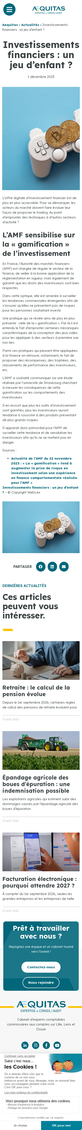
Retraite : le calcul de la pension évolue (36, 690)
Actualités (30, 25)
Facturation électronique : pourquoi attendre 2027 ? (39, 882)
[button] (40, 567)
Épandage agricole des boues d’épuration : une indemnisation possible (36, 784)
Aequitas (10, 25)
